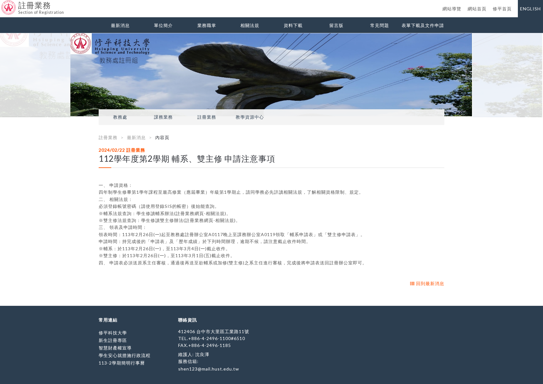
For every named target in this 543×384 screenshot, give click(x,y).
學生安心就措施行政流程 (125, 355)
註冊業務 (206, 117)
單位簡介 (163, 25)
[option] (271, 75)
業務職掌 (206, 25)
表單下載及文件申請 (423, 25)
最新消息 (120, 25)
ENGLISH (530, 8)
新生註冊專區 (113, 340)
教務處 (120, 117)
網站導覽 (451, 8)
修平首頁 (502, 8)
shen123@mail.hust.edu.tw (208, 368)
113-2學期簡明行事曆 (122, 362)
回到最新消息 (429, 283)
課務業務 (163, 117)
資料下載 (293, 25)
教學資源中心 (250, 117)
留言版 (336, 25)
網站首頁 (477, 8)
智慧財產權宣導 (115, 347)
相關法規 (249, 25)
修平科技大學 (113, 332)
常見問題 (379, 25)
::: (2, 4)
